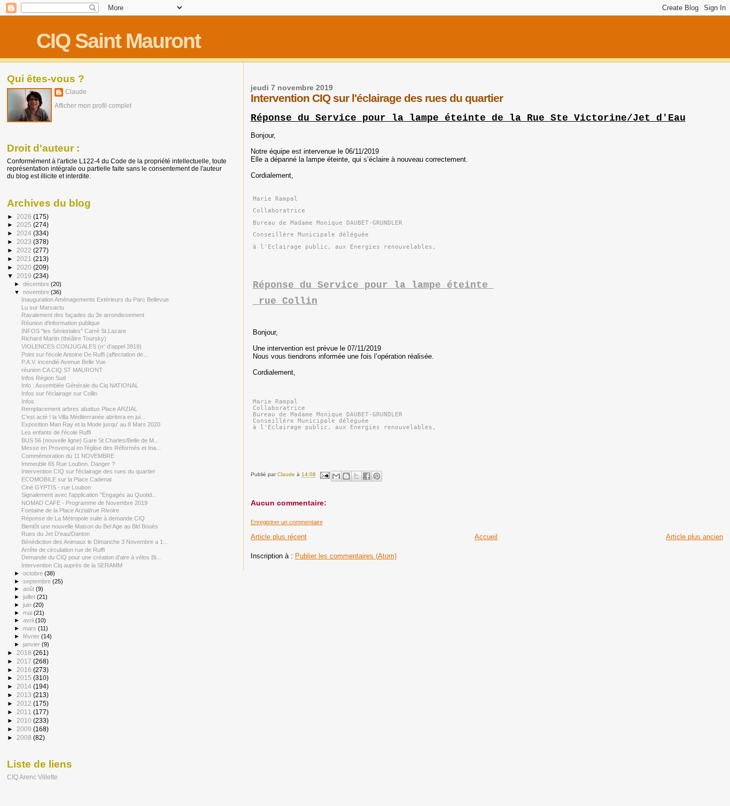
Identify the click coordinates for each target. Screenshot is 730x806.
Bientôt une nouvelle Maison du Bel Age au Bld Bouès (89, 526)
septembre (37, 581)
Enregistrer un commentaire (287, 522)
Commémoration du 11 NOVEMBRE (67, 456)
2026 (25, 216)
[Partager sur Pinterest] (376, 476)
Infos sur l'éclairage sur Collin (59, 393)
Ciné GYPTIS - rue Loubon (56, 487)
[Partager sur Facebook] (366, 476)
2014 (25, 686)
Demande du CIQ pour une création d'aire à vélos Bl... (91, 557)
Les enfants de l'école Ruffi (56, 432)
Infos (27, 401)
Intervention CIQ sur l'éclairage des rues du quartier (88, 471)
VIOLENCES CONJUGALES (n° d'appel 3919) (81, 346)
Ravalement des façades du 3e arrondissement (82, 315)
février (32, 636)
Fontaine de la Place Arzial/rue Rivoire (70, 510)
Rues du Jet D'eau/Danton (55, 534)
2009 (25, 728)
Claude (76, 92)
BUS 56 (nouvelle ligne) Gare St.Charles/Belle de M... (90, 440)
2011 (25, 711)
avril (29, 620)
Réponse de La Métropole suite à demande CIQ (83, 518)
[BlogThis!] (346, 476)
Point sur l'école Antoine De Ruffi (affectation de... (84, 354)
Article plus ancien (694, 537)
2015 (25, 677)
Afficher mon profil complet (93, 105)
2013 (25, 694)
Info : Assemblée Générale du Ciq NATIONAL (79, 385)
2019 (25, 275)
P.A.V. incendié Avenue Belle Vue (63, 362)
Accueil (486, 537)
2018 (25, 652)
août (29, 589)
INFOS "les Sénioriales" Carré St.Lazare (73, 331)
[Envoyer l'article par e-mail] (324, 475)
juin (28, 605)
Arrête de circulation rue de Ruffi (63, 550)
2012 (25, 703)
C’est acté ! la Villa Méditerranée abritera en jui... (83, 417)
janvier (32, 644)
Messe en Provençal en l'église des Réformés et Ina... (91, 448)
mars (30, 628)
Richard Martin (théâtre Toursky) (63, 338)
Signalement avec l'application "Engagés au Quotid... (89, 495)
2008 (25, 737)
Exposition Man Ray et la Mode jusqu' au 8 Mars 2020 (90, 424)
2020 (25, 267)
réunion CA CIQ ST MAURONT (62, 370)
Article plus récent (279, 537)
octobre (33, 573)
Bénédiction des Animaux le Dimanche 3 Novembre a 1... (94, 542)
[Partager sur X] (356, 476)
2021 (25, 258)
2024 (25, 233)
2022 (25, 250)
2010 (25, 720)
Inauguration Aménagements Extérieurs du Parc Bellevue (95, 299)
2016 (25, 669)
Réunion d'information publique (60, 323)
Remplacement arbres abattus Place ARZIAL (79, 409)
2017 (25, 661)
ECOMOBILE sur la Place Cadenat (66, 479)
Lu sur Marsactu (42, 307)
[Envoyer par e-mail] (336, 476)
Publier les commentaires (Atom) (346, 556)
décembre (37, 284)
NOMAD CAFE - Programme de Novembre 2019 (84, 503)
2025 (25, 224)
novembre (37, 292)
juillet (30, 597)
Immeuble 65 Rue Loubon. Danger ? (68, 464)
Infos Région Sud (43, 378)
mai (28, 613)
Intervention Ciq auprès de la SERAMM (71, 565)
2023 (25, 241)
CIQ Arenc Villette (32, 776)
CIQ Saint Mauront (118, 40)
